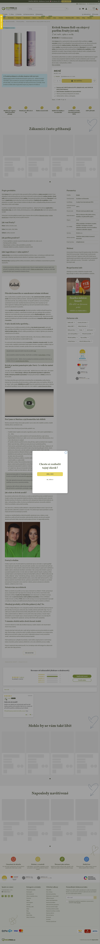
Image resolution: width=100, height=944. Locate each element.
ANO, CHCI (50, 474)
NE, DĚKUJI (50, 479)
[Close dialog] (66, 452)
